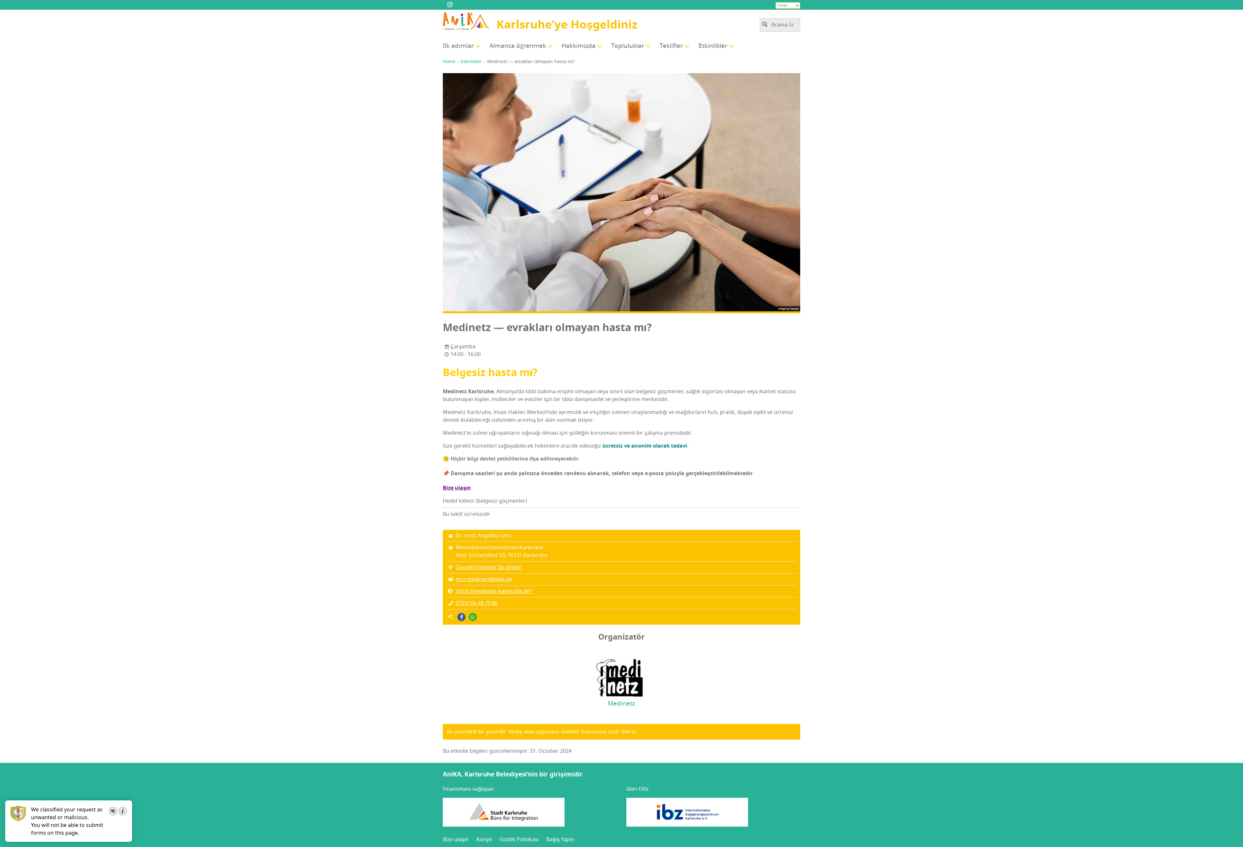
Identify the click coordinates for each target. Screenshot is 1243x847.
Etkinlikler (471, 61)
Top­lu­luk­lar (627, 45)
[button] (461, 617)
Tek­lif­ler (671, 45)
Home (449, 61)
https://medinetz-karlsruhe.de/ (494, 591)
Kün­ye (484, 839)
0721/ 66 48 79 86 (477, 603)
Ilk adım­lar (458, 45)
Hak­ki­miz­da (579, 45)
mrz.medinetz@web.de (484, 579)
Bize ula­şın (456, 839)
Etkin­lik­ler (713, 45)
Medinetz (621, 703)
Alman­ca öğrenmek (517, 45)
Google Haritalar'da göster (488, 567)
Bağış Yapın (560, 839)
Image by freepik (788, 309)
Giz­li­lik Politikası (519, 839)
